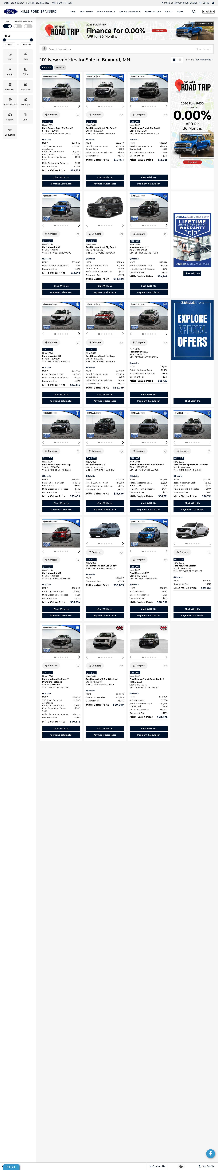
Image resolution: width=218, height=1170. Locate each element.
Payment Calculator (61, 183)
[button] (193, 11)
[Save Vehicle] (78, 115)
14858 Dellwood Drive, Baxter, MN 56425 (186, 3)
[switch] (7, 24)
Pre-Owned (86, 11)
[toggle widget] (210, 1153)
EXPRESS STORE (153, 11)
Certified (18, 21)
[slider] (4, 39)
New (72, 11)
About (169, 11)
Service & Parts (106, 11)
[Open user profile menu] (213, 2)
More (180, 12)
